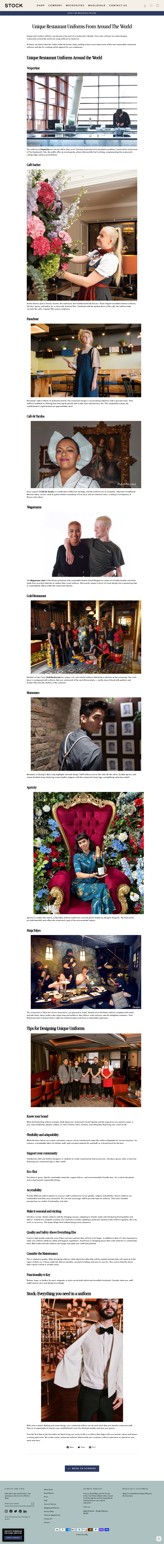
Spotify (86, 1513)
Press (46, 1497)
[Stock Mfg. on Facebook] (10, 1511)
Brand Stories (49, 1493)
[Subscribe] (32, 1503)
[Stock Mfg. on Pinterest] (20, 1511)
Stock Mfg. (84, 1534)
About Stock (48, 1489)
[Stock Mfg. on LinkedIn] (25, 1511)
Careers (47, 1522)
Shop (41, 6)
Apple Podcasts (88, 1511)
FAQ (45, 1500)
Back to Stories (83, 1468)
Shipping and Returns (51, 1508)
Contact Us (118, 6)
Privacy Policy (49, 1511)
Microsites (75, 6)
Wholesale (97, 6)
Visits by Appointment (52, 1515)
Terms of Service (50, 1504)
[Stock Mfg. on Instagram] (6, 1511)
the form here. (128, 1496)
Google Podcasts (102, 1511)
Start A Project (13, 1537)
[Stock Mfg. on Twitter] (15, 1511)
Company (55, 6)
